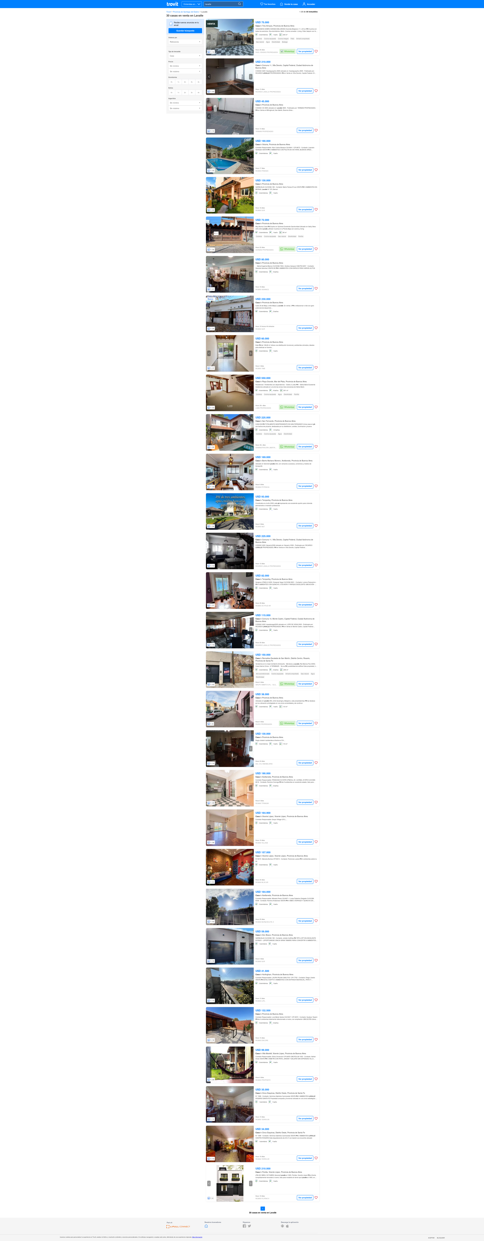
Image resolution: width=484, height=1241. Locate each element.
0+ (172, 82)
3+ (192, 82)
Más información (197, 1237)
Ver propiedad (305, 51)
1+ (178, 82)
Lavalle (204, 11)
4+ (199, 82)
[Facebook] (244, 1226)
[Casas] (206, 1226)
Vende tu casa (291, 4)
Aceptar (431, 1238)
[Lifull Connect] (178, 1227)
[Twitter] (249, 1226)
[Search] (239, 4)
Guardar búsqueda (185, 30)
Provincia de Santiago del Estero (186, 11)
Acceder (311, 4)
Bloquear (441, 1238)
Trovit (168, 11)
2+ (185, 82)
